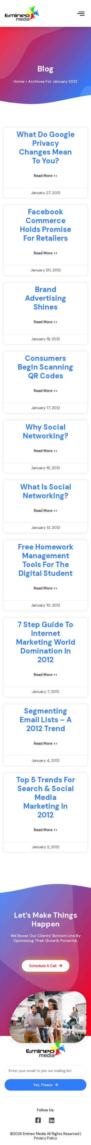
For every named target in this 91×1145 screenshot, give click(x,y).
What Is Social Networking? (45, 491)
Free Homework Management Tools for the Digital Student (45, 560)
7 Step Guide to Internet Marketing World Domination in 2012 (45, 642)
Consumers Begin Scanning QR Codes (45, 367)
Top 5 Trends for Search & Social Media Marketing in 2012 (45, 797)
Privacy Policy (45, 1138)
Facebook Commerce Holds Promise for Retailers (45, 225)
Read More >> (45, 176)
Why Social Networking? (45, 431)
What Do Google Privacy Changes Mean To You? (45, 147)
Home (19, 81)
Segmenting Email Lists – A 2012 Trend (46, 719)
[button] (80, 13)
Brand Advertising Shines (45, 298)
